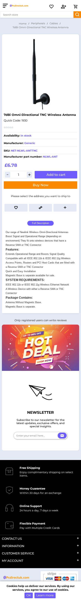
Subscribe (62, 436)
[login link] (63, 6)
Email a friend (64, 207)
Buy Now (40, 185)
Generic (29, 143)
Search (77, 14)
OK (28, 595)
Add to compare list (40, 207)
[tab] (40, 223)
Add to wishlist (16, 207)
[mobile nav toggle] (6, 6)
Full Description (40, 223)
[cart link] (75, 6)
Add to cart (56, 175)
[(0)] (51, 6)
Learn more (45, 595)
